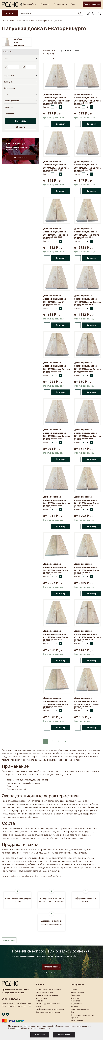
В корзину (60, 124)
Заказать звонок (92, 4)
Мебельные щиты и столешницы (50, 1009)
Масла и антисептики (45, 992)
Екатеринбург (29, 4)
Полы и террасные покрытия (48, 1004)
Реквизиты (75, 1001)
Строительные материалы (47, 995)
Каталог (9, 13)
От (6, 67)
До (23, 67)
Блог (73, 4)
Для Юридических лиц (80, 1009)
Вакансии (74, 1006)
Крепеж (39, 1006)
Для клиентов (60, 4)
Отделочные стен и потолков (48, 989)
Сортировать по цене (69, 50)
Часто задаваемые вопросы (82, 1015)
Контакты (45, 4)
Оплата (74, 989)
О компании (75, 995)
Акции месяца (76, 1004)
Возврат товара (77, 992)
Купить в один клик (52, 117)
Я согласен (40, 1035)
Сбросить (20, 127)
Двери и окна (41, 998)
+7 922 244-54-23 (51, 972)
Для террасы (9, 940)
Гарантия (74, 1018)
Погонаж (39, 1001)
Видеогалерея (77, 1020)
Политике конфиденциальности (36, 1028)
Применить (20, 121)
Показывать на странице (49, 52)
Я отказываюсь (64, 1035)
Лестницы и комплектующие (48, 1012)
